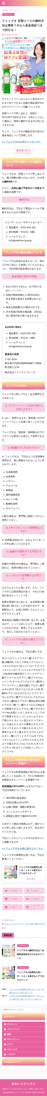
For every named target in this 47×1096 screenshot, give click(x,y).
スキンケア (12, 1049)
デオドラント (10, 920)
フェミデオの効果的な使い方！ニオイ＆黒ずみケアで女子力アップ (30, 976)
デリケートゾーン (17, 924)
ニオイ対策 (29, 924)
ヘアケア (11, 1054)
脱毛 (9, 1034)
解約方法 (38, 924)
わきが (7, 924)
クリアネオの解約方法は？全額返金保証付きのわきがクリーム (30, 954)
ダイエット (12, 1024)
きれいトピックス (23, 1083)
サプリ (10, 1044)
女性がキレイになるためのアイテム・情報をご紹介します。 (23, 1089)
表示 (27, 150)
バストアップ (13, 1029)
